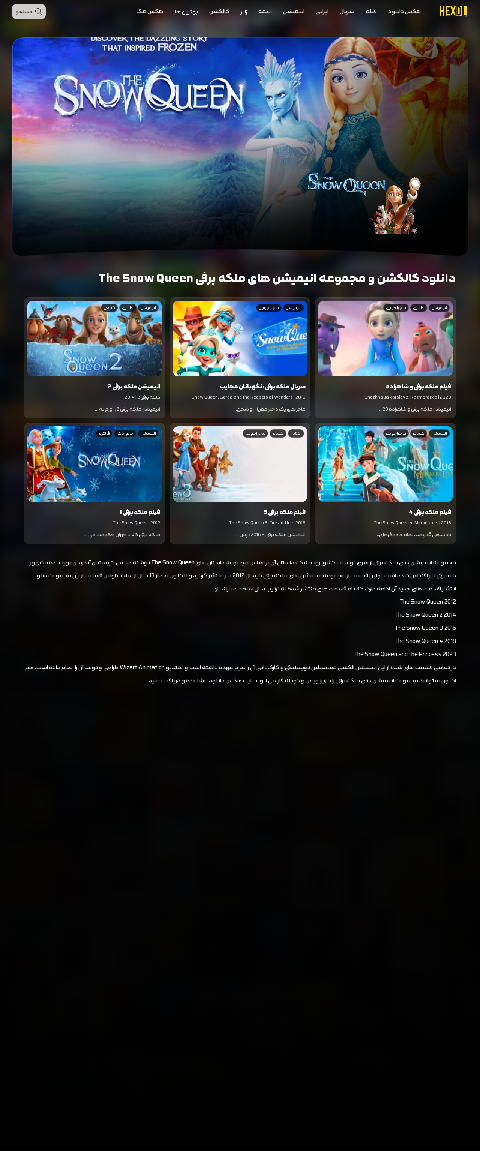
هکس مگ (150, 11)
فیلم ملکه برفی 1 (139, 512)
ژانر (244, 11)
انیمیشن (293, 11)
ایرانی (322, 11)
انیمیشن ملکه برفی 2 (134, 386)
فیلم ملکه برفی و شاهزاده (418, 386)
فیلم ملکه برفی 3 (285, 512)
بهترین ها (186, 11)
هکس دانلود (404, 11)
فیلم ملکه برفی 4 (430, 512)
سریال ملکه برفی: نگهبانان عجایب (263, 386)
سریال (347, 11)
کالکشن (219, 11)
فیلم (371, 11)
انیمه (265, 11)
